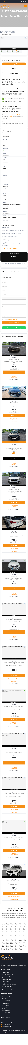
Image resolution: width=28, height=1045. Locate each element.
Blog (3, 1013)
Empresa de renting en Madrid (8, 976)
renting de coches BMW (14, 115)
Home (1, 31)
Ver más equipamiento (10, 248)
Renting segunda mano (6, 1005)
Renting (14, 69)
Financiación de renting (6, 979)
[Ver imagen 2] (8, 51)
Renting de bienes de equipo (7, 974)
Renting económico (6, 1000)
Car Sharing (4, 1007)
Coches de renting (5, 972)
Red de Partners (5, 981)
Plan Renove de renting (6, 1008)
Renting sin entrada (6, 1010)
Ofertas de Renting (7, 31)
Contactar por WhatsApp (14, 328)
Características (14, 73)
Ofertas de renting (5, 977)
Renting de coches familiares (8, 988)
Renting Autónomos (6, 1012)
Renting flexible (5, 1001)
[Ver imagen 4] (19, 51)
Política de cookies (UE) (7, 989)
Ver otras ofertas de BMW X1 (14, 379)
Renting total (4, 998)
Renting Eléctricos (5, 1003)
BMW (13, 31)
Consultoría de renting (6, 996)
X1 (15, 31)
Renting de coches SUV (7, 986)
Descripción (14, 64)
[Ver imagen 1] (3, 51)
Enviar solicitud (14, 323)
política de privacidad (12, 319)
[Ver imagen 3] (14, 51)
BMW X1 (10, 116)
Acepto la (10, 319)
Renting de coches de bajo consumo (9, 984)
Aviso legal (16, 1030)
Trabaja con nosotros (6, 982)
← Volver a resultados (5, 34)
